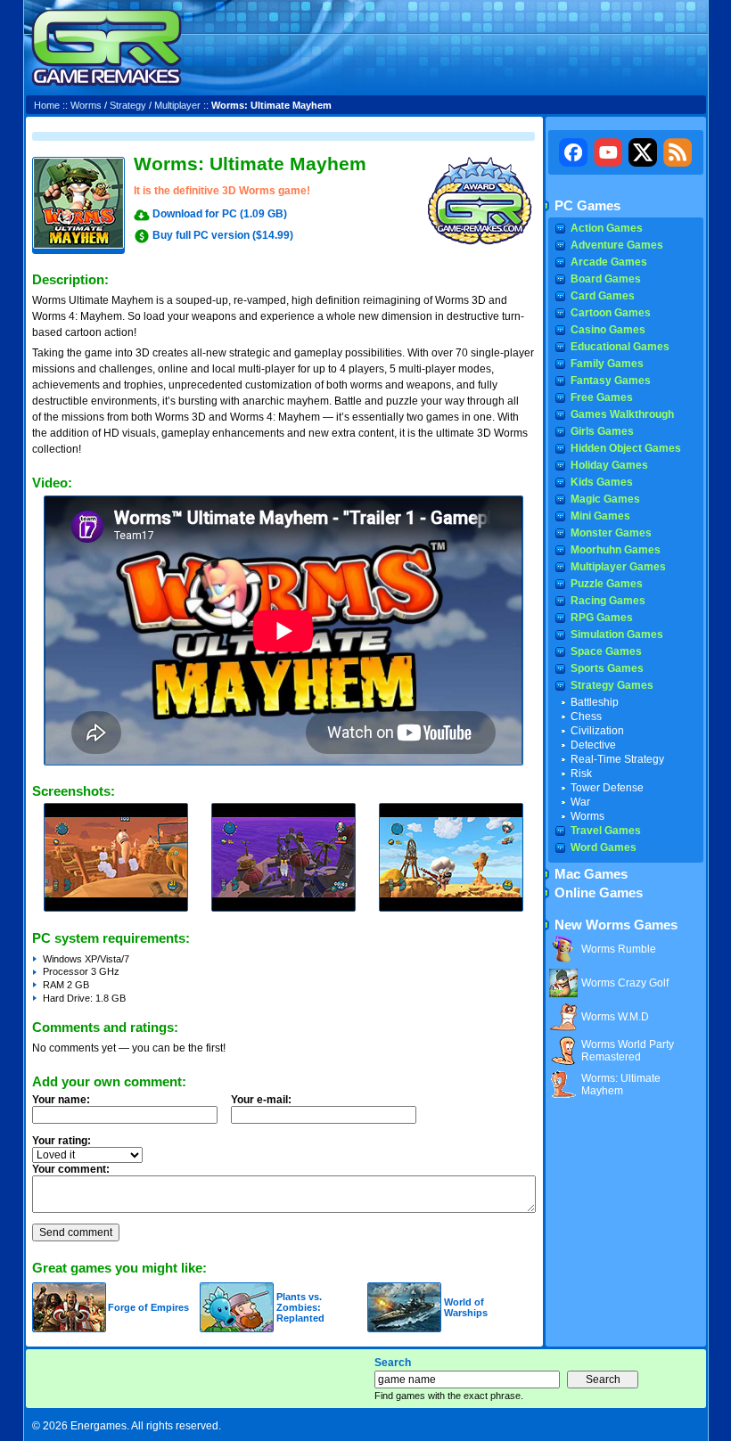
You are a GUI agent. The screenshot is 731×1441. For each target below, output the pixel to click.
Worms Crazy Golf (625, 983)
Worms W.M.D (615, 1017)
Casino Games (608, 329)
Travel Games (606, 830)
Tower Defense (607, 788)
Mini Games (600, 516)
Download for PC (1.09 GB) (219, 214)
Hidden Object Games (626, 448)
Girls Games (602, 431)
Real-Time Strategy (617, 759)
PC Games (587, 206)
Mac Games (591, 874)
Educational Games (620, 346)
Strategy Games (612, 685)
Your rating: (61, 1140)
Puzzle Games (607, 583)
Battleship (595, 702)
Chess (586, 716)
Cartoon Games (611, 313)
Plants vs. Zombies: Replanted (300, 1307)
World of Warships (466, 1307)
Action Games (607, 228)
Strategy (128, 105)
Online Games (598, 893)
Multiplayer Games (618, 567)
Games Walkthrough (622, 414)
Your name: (61, 1099)
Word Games (604, 847)
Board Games (606, 279)
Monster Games (611, 533)
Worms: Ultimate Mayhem (621, 1084)
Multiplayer (177, 105)
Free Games (602, 397)
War (580, 802)
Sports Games (607, 668)
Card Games (603, 296)
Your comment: (71, 1169)
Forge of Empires (148, 1307)
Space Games (606, 651)
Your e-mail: (261, 1099)
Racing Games (608, 600)
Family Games (607, 363)
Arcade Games (609, 262)
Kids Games (602, 482)
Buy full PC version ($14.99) (222, 235)
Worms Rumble (618, 949)
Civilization (597, 731)
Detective (593, 745)
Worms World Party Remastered (627, 1050)
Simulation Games (617, 634)
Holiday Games (609, 465)
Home (47, 105)
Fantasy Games (611, 380)
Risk (581, 773)
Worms (86, 105)
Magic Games (605, 499)
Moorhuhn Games (616, 550)
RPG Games (602, 617)
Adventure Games (617, 245)
